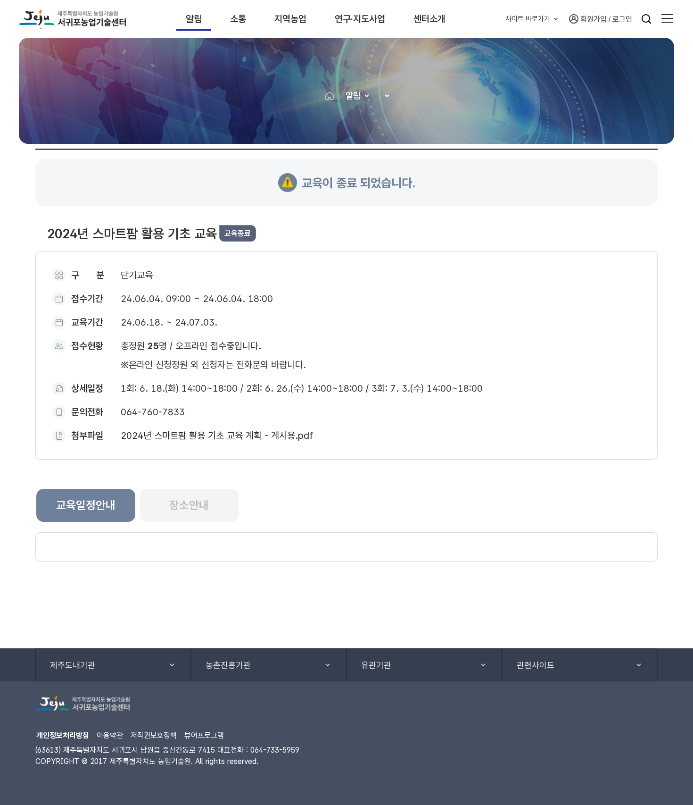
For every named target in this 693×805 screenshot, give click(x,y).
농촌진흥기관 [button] (228, 665)
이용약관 (110, 735)
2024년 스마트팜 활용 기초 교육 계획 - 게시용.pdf (217, 435)
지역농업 (290, 19)
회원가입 (593, 19)
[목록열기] (384, 95)
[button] (667, 18)
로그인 (622, 19)
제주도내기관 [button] (72, 665)
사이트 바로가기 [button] (527, 19)
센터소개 (429, 19)
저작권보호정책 (154, 735)
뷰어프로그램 (204, 735)
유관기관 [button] (376, 665)
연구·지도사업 (360, 19)
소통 (238, 19)
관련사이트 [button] (535, 665)
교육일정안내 (86, 505)
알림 (194, 19)
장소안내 (189, 505)
